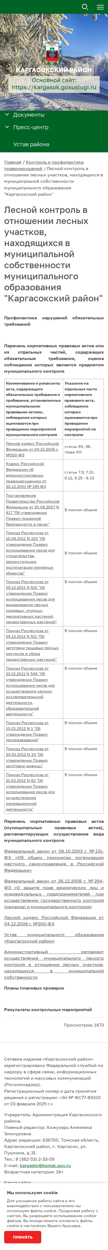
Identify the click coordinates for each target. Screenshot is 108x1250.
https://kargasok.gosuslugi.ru (54, 87)
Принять (22, 1237)
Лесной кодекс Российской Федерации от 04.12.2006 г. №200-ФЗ (32, 449)
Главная (12, 162)
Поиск (85, 7)
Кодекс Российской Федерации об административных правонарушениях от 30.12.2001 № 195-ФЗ (26, 475)
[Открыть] (7, 114)
